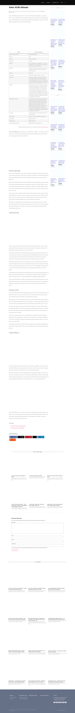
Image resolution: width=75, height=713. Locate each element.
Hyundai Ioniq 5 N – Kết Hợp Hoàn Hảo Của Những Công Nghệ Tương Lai (56, 681)
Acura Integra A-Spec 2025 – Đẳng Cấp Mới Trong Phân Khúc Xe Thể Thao (36, 681)
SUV (19, 11)
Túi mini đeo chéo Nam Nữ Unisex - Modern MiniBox (61, 161)
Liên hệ (55, 695)
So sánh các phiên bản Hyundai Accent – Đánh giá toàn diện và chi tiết (37, 589)
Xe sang (38, 11)
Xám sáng (35, 11)
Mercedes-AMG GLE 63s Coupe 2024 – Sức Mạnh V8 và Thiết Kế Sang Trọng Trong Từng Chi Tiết (36, 619)
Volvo (28, 11)
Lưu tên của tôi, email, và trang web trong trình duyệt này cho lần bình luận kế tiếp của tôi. (30, 547)
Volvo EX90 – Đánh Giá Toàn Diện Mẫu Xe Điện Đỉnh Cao (36, 505)
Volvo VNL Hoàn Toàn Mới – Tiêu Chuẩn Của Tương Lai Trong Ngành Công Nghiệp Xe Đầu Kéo (19, 505)
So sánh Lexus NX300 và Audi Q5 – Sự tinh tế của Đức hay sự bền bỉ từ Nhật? (16, 619)
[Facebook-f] (54, 702)
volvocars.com (45, 127)
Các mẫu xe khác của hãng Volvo (18, 426)
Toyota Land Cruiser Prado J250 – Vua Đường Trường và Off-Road (36, 651)
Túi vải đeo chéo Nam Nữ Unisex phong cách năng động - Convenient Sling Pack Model (61, 109)
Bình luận (13, 522)
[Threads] (60, 702)
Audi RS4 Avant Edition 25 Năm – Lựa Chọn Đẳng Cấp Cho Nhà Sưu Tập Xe (56, 619)
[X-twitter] (64, 702)
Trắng (23, 11)
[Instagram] (58, 702)
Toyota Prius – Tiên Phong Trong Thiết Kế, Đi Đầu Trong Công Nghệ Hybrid (16, 681)
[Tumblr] (66, 702)
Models (11, 11)
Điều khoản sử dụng (33, 695)
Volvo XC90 (31, 11)
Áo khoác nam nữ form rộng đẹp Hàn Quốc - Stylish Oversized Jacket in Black (54, 42)
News (62, 2)
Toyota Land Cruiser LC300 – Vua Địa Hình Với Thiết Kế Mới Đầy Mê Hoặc (16, 651)
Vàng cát (26, 11)
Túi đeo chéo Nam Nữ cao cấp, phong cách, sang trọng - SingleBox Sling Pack (54, 109)
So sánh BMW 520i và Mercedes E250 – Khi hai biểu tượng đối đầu (56, 589)
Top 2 (21, 11)
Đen (16, 11)
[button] (66, 3)
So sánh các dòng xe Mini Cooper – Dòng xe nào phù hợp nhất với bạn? (17, 589)
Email (12, 539)
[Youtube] (56, 702)
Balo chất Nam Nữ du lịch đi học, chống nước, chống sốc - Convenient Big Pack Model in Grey (61, 84)
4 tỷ (15, 11)
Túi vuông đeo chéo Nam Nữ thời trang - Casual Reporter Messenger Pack (54, 145)
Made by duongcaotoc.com (62, 710)
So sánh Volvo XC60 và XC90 (35, 475)
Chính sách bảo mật (44, 695)
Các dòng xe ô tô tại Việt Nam (17, 428)
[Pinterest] (62, 702)
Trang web (13, 543)
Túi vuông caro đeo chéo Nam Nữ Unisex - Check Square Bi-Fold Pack (61, 62)
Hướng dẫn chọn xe (55, 2)
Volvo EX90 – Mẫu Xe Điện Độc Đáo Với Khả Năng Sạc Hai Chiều (55, 505)
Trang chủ (42, 2)
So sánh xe (48, 2)
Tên (12, 535)
